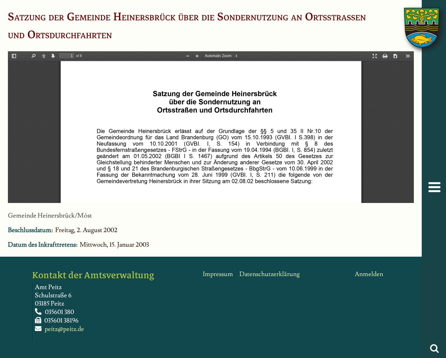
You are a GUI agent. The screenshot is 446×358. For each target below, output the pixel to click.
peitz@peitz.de (64, 329)
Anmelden (369, 274)
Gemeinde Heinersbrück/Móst (50, 215)
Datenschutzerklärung (269, 274)
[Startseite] (415, 21)
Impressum (218, 274)
